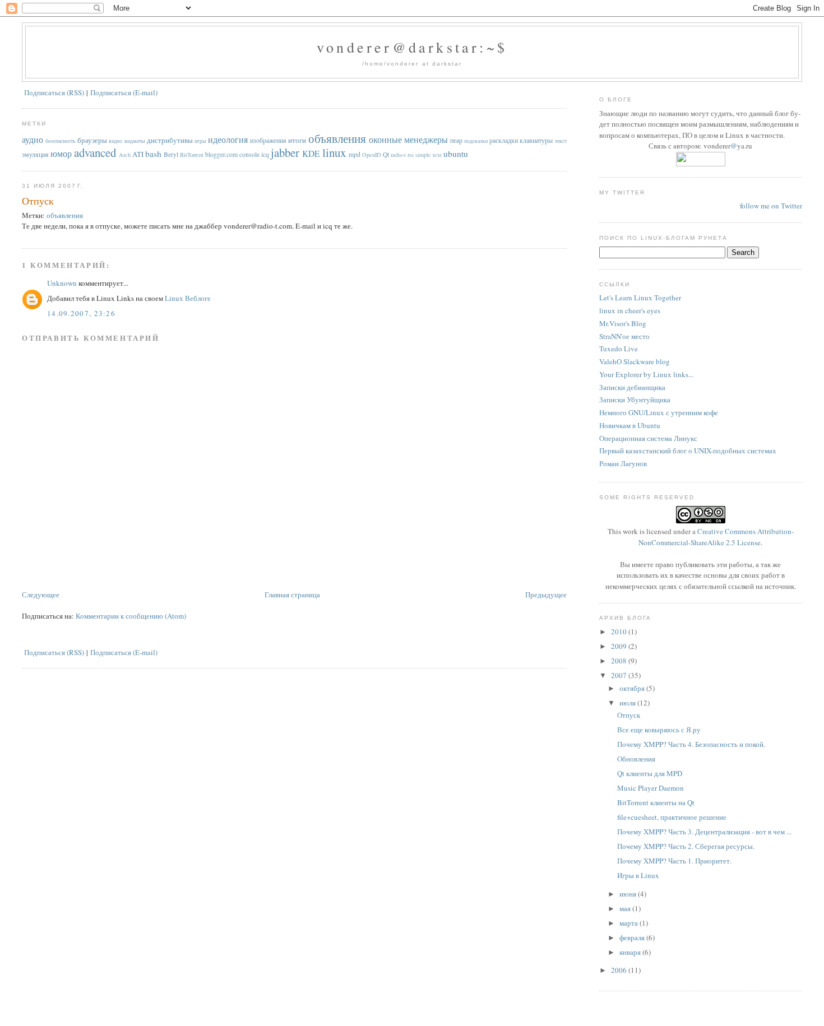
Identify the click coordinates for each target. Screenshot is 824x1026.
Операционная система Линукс (648, 438)
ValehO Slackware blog (634, 361)
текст (561, 141)
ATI (137, 154)
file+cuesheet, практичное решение (671, 817)
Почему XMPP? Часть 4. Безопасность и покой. (691, 744)
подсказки (476, 141)
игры (200, 141)
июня (628, 894)
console (249, 154)
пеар (456, 140)
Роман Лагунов (623, 463)
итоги (297, 140)
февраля (632, 937)
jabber (285, 152)
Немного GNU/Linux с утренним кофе (658, 412)
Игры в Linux (638, 875)
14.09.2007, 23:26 (81, 313)
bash (153, 153)
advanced (95, 152)
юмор (61, 153)
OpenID (371, 155)
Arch (125, 155)
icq (265, 154)
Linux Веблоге (188, 298)
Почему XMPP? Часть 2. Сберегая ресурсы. (685, 846)
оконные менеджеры (408, 139)
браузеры (92, 140)
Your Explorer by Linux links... (646, 374)
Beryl (171, 154)
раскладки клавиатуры (521, 140)
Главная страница (292, 594)
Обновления (636, 759)
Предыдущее (546, 594)
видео (115, 141)
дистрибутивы (170, 140)
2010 (619, 631)
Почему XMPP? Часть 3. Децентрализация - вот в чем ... (704, 832)
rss (411, 155)
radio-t (398, 155)
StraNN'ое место (624, 336)
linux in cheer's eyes (629, 310)
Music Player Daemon (650, 788)
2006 (619, 970)
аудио (32, 139)
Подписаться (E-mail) (124, 92)
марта (629, 923)
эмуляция (35, 154)
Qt (386, 154)
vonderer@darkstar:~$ (412, 47)
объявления (337, 138)
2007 (619, 675)
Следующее (40, 594)
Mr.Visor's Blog (622, 323)
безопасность (60, 141)
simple (423, 155)
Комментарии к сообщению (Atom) (131, 616)
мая (625, 908)
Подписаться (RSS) (54, 92)
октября (632, 688)
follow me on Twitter (771, 206)
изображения (268, 140)
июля (628, 703)
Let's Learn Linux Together (640, 298)
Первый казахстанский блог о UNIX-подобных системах (687, 450)
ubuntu (455, 153)
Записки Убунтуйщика (634, 399)
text (437, 155)
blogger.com (221, 154)
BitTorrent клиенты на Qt (656, 802)
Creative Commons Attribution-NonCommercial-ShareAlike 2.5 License (716, 536)
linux (334, 152)
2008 (619, 661)
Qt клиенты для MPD (649, 773)
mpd (354, 154)
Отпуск (38, 200)
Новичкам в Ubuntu (629, 425)
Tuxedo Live (618, 348)
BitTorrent (191, 155)
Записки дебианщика (632, 387)
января (630, 952)
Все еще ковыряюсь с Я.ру (659, 730)
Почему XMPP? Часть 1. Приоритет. (674, 861)
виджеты (134, 141)
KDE (311, 153)
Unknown (62, 283)
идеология (228, 139)
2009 (619, 646)
